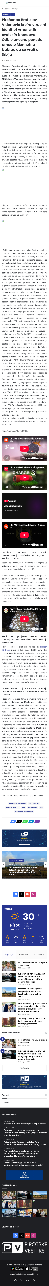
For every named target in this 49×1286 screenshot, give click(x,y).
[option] (24, 865)
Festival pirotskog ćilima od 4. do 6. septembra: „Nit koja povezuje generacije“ (31, 1021)
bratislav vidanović (18, 803)
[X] (18, 821)
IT (13, 14)
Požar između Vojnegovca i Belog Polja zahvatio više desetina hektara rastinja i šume (30, 992)
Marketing (14, 1274)
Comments (39, 954)
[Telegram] (30, 821)
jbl (42, 807)
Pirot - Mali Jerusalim (18, 859)
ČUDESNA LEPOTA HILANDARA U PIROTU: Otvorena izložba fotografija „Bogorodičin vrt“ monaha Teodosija (31, 978)
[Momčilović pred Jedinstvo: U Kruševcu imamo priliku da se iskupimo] (24, 1213)
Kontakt (36, 1274)
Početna (6, 9)
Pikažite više (24, 1068)
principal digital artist (24, 811)
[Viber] (36, 821)
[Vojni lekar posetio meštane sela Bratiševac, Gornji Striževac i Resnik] (40, 1204)
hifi (24, 807)
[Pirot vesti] (11, 3)
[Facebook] (12, 821)
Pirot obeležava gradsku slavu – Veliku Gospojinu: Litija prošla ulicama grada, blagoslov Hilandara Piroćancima (24, 871)
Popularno (23, 954)
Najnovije (9, 954)
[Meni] (3, 4)
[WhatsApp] (24, 821)
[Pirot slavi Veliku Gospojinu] (9, 1213)
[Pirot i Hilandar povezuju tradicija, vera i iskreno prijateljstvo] (40, 1213)
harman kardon (13, 807)
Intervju (15, 9)
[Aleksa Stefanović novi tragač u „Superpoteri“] (9, 966)
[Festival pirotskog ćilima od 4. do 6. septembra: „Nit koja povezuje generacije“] (9, 1022)
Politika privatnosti (25, 1274)
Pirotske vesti (19, 1265)
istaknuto (33, 807)
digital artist (34, 803)
